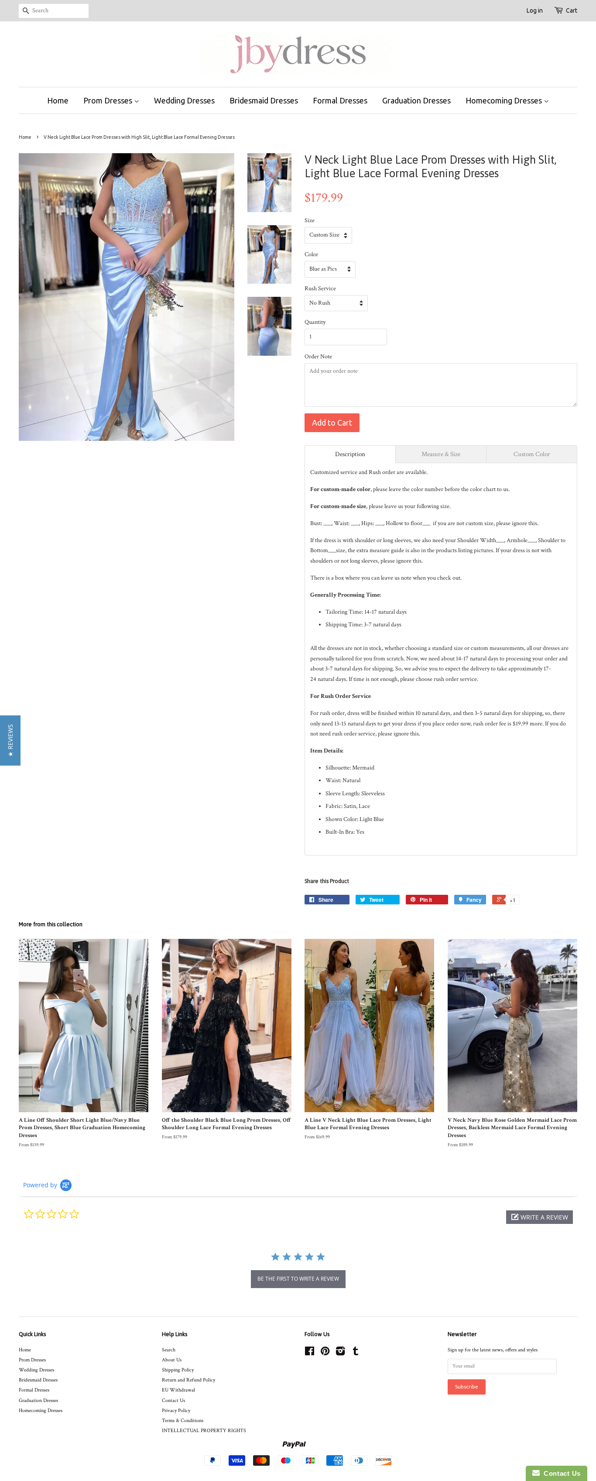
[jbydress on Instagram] (340, 1353)
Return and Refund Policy (188, 1380)
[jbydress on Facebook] (310, 1353)
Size (310, 220)
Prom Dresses (108, 100)
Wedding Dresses (184, 100)
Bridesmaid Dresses (263, 100)
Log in (535, 10)
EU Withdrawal (178, 1390)
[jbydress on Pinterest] (325, 1353)
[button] (539, 1217)
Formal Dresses (340, 100)
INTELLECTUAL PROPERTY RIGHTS (204, 1430)
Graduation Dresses (416, 100)
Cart (571, 10)
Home (58, 100)
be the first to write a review (298, 1278)
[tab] (350, 454)
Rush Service (320, 288)
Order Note (318, 357)
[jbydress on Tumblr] (355, 1353)
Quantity (315, 322)
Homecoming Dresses (505, 100)
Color (311, 254)
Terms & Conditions (182, 1420)
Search (168, 1350)
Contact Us (173, 1400)
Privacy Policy (176, 1410)
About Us (172, 1360)
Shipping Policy (178, 1370)
